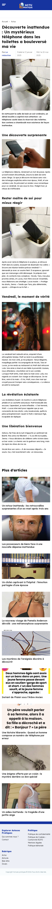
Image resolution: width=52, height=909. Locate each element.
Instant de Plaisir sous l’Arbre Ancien (22, 697)
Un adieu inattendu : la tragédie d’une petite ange (23, 813)
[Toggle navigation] (4, 5)
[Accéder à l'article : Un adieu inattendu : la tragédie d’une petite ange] (26, 796)
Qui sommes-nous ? (10, 837)
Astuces (5, 858)
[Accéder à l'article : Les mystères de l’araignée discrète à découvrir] (26, 643)
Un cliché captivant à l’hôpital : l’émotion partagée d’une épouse (24, 584)
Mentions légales (35, 843)
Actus (13, 21)
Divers (4, 864)
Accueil (5, 21)
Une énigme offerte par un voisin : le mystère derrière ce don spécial (22, 775)
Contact (5, 840)
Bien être (5, 861)
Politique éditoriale (35, 845)
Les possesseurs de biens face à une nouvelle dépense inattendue (22, 545)
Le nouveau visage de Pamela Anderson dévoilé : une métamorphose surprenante (25, 622)
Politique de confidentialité (39, 834)
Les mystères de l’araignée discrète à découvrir (23, 660)
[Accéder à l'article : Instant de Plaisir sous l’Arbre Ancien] (26, 681)
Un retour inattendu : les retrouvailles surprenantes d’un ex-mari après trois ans (25, 507)
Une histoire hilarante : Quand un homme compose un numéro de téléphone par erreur (24, 735)
